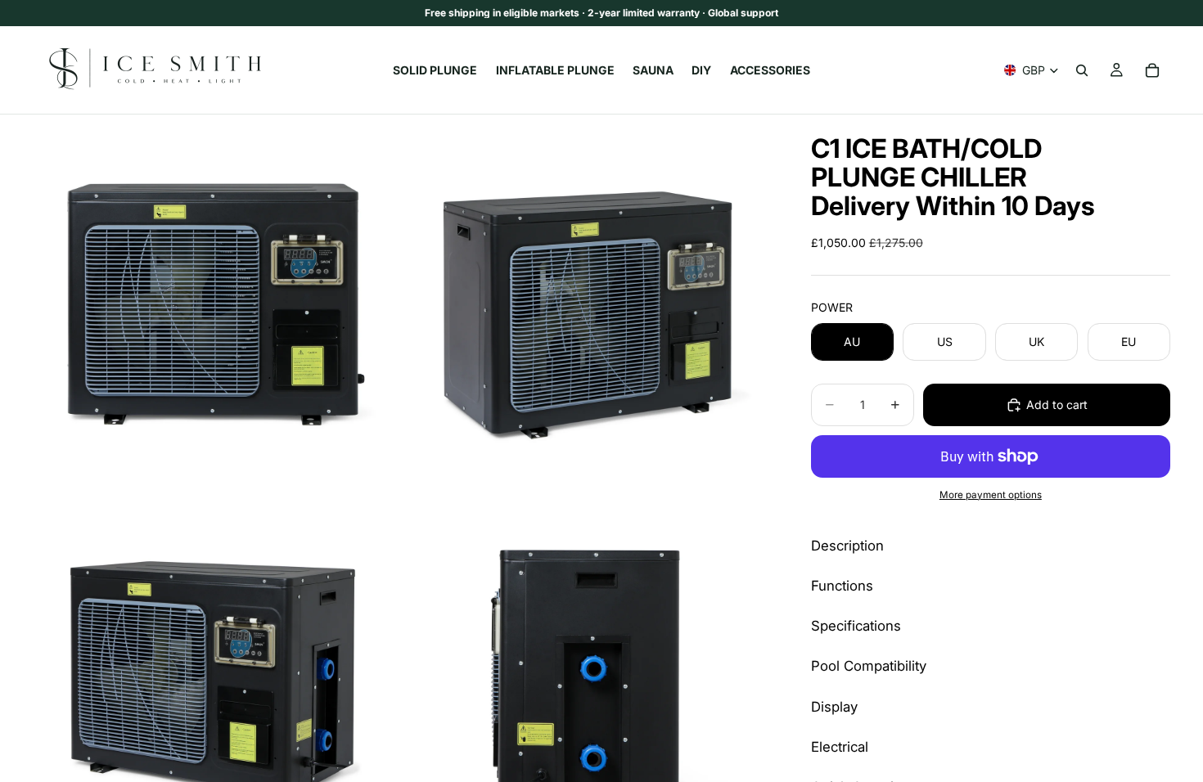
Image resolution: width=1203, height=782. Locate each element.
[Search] (1082, 70)
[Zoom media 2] (587, 299)
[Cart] (1152, 70)
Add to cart (1057, 404)
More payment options (990, 495)
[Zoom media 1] (217, 299)
